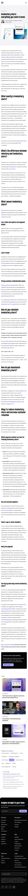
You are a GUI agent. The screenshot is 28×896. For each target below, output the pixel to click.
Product (14, 763)
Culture (21, 753)
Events (3, 860)
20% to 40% (23, 141)
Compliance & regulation (14, 756)
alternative (17, 461)
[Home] (2, 3)
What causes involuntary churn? (11, 780)
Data (2, 829)
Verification (4, 831)
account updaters (8, 510)
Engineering (8, 763)
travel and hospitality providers (12, 401)
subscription (12, 167)
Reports (3, 862)
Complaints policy (19, 856)
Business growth (14, 753)
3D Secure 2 (14, 300)
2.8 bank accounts (9, 263)
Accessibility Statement (20, 867)
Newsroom (3, 843)
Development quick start (21, 820)
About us (3, 839)
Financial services (19, 760)
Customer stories (5, 858)
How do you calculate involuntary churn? (13, 782)
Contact (3, 837)
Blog (3, 763)
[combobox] (14, 874)
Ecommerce (4, 756)
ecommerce (12, 57)
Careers (3, 841)
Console (17, 824)
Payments (4, 11)
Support (17, 826)
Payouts (3, 822)
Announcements (5, 753)
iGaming (14, 766)
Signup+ (3, 826)
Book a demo (7, 665)
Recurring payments (6, 766)
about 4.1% (23, 391)
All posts (17, 837)
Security (17, 860)
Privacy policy (18, 862)
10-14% (10, 228)
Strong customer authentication (9, 285)
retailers (23, 397)
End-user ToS (18, 865)
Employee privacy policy (20, 858)
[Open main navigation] (26, 3)
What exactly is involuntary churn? (11, 774)
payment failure (8, 345)
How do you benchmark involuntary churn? (13, 784)
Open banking (5, 760)
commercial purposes (6, 619)
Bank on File (4, 824)
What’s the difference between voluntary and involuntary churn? (13, 776)
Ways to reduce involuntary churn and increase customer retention (12, 787)
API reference (18, 822)
